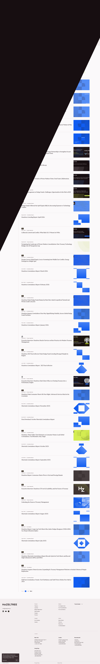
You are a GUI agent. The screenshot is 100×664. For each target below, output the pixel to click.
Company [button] (73, 2)
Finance (36, 614)
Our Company (37, 620)
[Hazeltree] (7, 2)
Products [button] (60, 2)
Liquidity (36, 607)
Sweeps (36, 613)
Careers (36, 622)
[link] (94, 2)
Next (31, 591)
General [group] (60, 618)
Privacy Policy (6, 657)
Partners (79, 2)
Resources (61, 623)
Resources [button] (85, 2)
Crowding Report (62, 625)
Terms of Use (60, 662)
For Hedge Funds (62, 606)
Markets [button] (66, 2)
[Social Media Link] (3, 611)
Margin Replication (38, 609)
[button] (50, 23)
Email (53, 34)
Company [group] (35, 618)
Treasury (36, 606)
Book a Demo (61, 620)
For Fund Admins (62, 609)
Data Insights (37, 611)
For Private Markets (62, 607)
